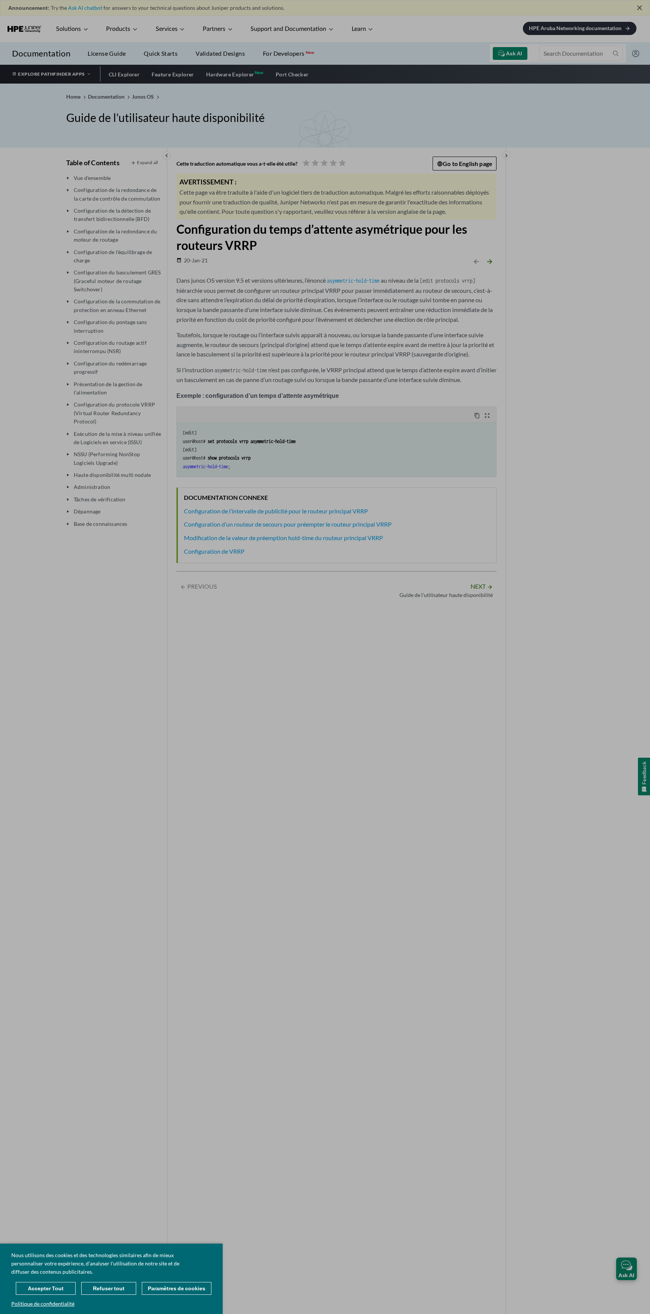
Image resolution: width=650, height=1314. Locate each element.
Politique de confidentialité (42, 1303)
